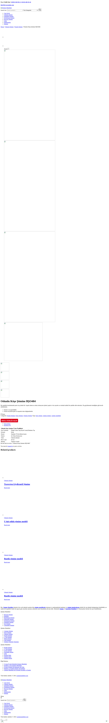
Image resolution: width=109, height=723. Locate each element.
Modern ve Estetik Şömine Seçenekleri (14, 668)
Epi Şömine (7, 624)
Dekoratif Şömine (9, 619)
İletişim (6, 24)
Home (2, 27)
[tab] (56, 424)
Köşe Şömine (19, 415)
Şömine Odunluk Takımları (11, 642)
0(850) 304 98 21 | (16, 2)
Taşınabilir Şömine (9, 625)
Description (7, 424)
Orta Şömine (7, 640)
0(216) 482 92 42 (26, 2)
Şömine (61, 609)
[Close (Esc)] (1, 720)
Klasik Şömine (18, 27)
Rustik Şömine (8, 647)
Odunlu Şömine (8, 15)
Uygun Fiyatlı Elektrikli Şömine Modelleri (15, 664)
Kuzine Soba (7, 655)
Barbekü (6, 616)
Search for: (4, 10)
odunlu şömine (47, 415)
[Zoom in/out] (6, 720)
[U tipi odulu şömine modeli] (20, 515)
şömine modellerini (40, 607)
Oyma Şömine (8, 650)
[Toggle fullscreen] (4, 720)
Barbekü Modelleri (71, 609)
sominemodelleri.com (22, 675)
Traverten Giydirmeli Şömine (17, 484)
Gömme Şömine (8, 631)
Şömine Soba (7, 656)
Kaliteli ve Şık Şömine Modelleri (13, 665)
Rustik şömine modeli (13, 559)
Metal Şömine (8, 638)
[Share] (3, 720)
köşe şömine (39, 415)
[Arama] (39, 10)
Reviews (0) (7, 425)
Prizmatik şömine (8, 652)
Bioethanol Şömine (9, 617)
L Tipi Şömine (8, 637)
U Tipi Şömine (8, 649)
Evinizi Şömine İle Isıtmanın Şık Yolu (14, 667)
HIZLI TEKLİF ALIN (9, 420)
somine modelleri (56, 415)
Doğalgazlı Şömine (9, 18)
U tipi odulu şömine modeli (16, 521)
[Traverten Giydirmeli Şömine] (20, 477)
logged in (10, 446)
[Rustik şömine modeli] (20, 552)
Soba (5, 21)
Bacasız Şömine (8, 19)
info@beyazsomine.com (7, 5)
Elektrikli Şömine (8, 16)
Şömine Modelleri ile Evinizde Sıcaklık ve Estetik (17, 670)
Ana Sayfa (7, 13)
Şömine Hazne (8, 658)
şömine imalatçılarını (73, 607)
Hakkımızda (7, 22)
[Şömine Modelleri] (6, 8)
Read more (7, 488)
